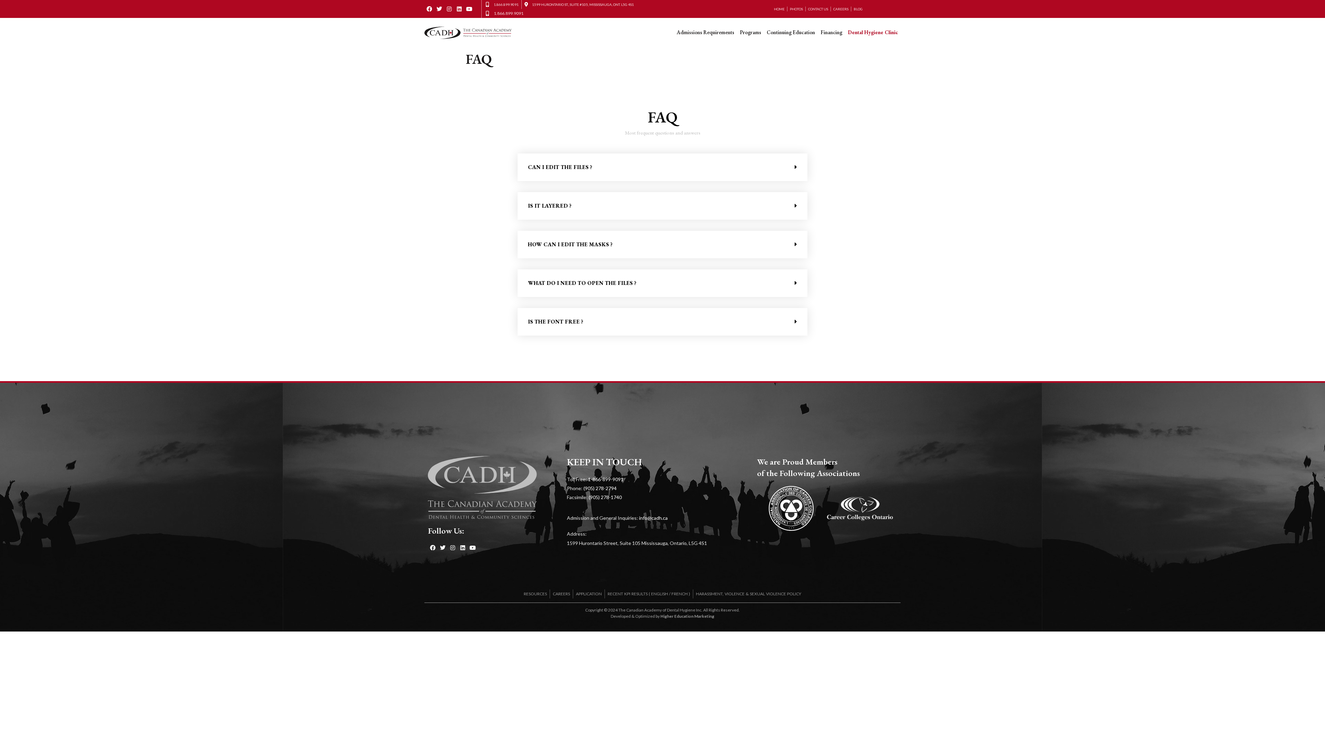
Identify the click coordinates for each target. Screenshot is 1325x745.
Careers (840, 9)
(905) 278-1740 (605, 497)
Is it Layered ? (549, 205)
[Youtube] (469, 9)
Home (779, 9)
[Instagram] (449, 9)
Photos (796, 9)
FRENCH (679, 593)
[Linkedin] (459, 9)
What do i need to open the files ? (582, 283)
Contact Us (818, 9)
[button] (662, 167)
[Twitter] (439, 9)
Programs (750, 32)
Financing (831, 32)
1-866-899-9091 (606, 479)
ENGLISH (659, 593)
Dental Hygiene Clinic (873, 32)
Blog (858, 9)
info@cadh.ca (653, 518)
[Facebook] (429, 9)
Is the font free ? (555, 321)
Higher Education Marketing (687, 616)
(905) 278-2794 (600, 488)
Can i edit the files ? (560, 167)
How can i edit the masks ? (570, 244)
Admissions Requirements (705, 32)
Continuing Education (791, 32)
